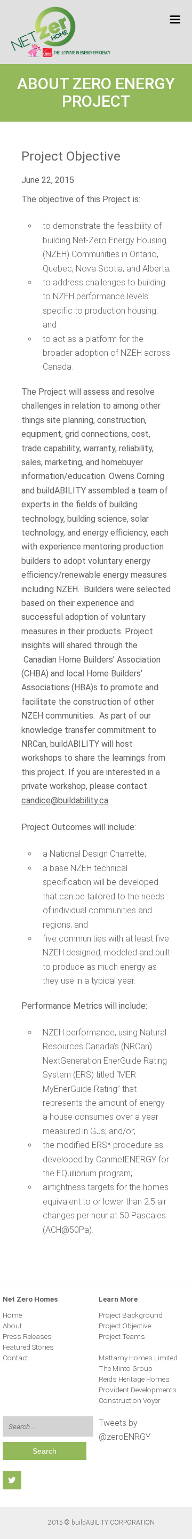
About (12, 1325)
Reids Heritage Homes (134, 1379)
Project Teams (122, 1336)
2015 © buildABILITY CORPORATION (101, 1522)
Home (12, 1315)
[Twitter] (12, 1480)
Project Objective (125, 1325)
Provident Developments (138, 1389)
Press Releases (27, 1336)
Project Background (131, 1315)
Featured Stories (28, 1347)
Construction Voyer (130, 1400)
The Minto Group (126, 1368)
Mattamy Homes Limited (138, 1357)
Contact (15, 1357)
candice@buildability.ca (64, 800)
